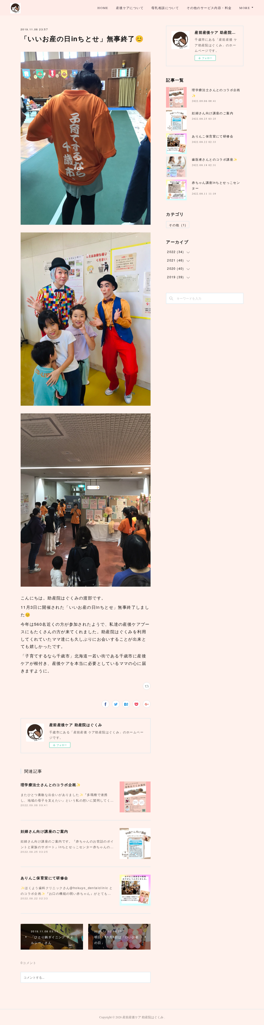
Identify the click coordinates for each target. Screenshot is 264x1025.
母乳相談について (165, 8)
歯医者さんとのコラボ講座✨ (214, 159)
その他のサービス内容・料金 (209, 8)
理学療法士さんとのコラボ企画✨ (51, 784)
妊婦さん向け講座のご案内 (44, 831)
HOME (102, 8)
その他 (177, 225)
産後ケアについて (130, 8)
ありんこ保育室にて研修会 (44, 877)
